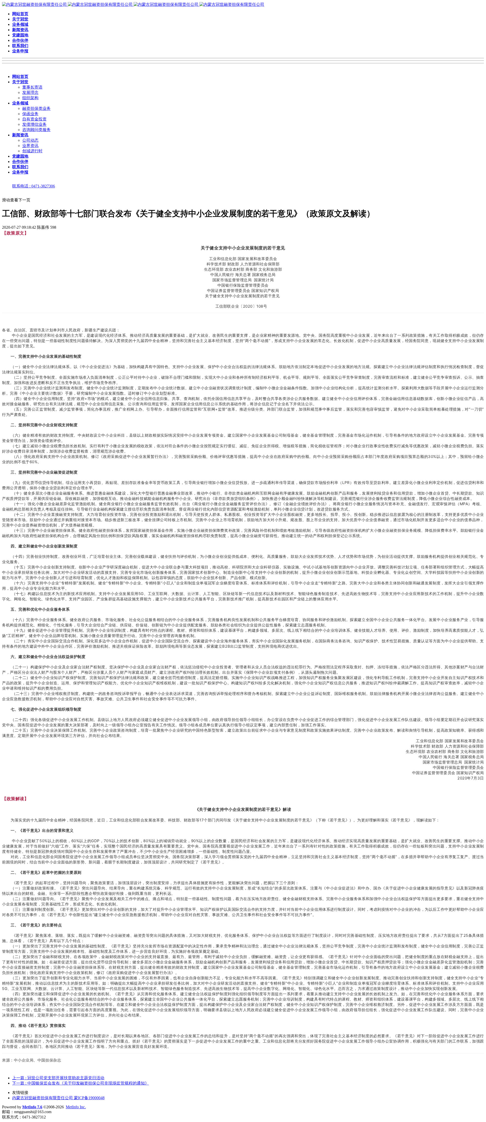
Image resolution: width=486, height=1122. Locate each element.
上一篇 (58, 1078)
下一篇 (80, 1083)
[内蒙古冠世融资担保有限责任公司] (133, 4)
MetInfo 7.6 (32, 1107)
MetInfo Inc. (76, 1107)
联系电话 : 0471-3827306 (33, 186)
